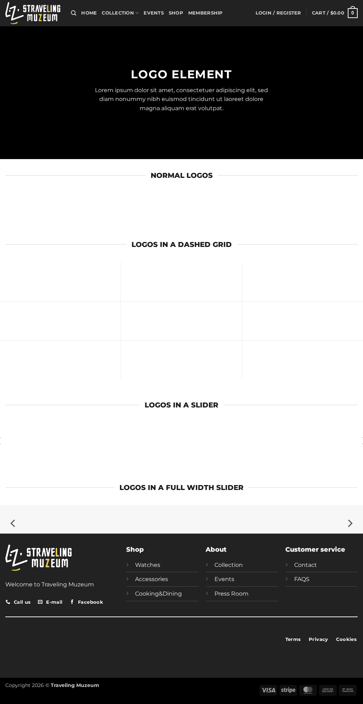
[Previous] (13, 523)
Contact (305, 565)
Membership (205, 13)
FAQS (301, 579)
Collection (118, 13)
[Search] (73, 13)
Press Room (231, 593)
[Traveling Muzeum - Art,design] (32, 13)
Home (89, 13)
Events (154, 13)
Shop (176, 13)
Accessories (151, 579)
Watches (147, 565)
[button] (278, 13)
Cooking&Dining (158, 593)
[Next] (349, 523)
